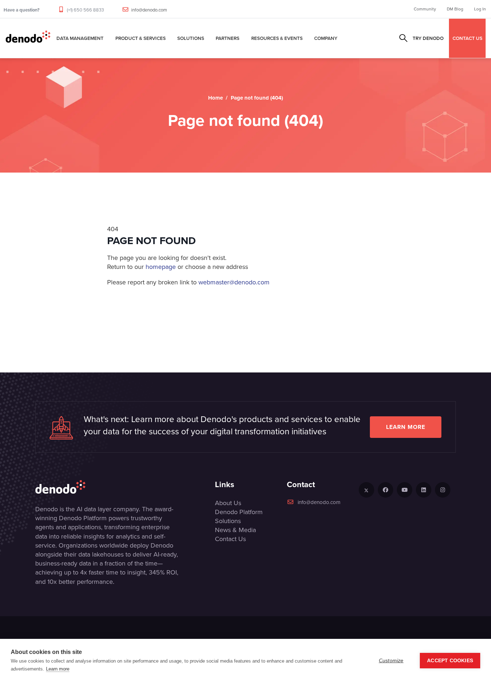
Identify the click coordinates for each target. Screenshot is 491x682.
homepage (161, 266)
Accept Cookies (450, 660)
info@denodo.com (149, 9)
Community (425, 9)
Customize (391, 660)
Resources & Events (277, 38)
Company (326, 38)
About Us (228, 503)
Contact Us (230, 539)
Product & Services (140, 38)
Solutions (190, 38)
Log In (480, 9)
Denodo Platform (239, 512)
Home (215, 98)
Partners (227, 38)
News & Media (235, 530)
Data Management (80, 38)
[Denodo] (28, 38)
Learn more (405, 427)
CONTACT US (467, 38)
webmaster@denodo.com (234, 282)
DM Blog (455, 9)
